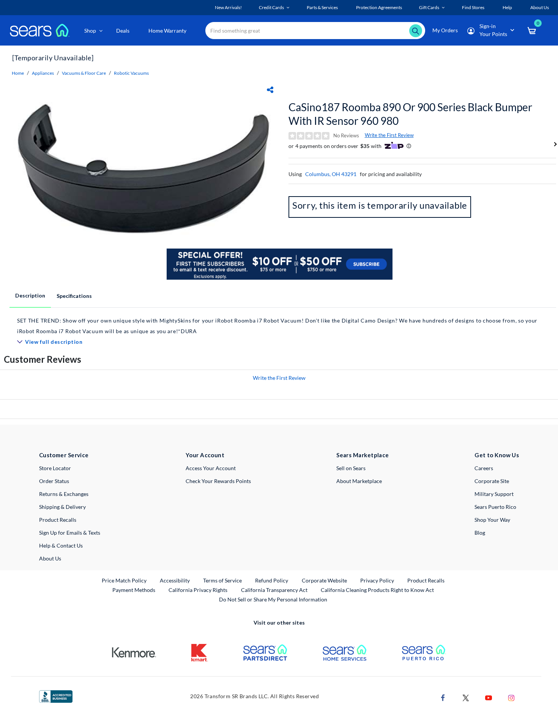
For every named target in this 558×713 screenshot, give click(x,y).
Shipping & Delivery (62, 507)
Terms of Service (222, 580)
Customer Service (64, 455)
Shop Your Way (492, 519)
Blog (479, 532)
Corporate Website (325, 580)
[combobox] (315, 30)
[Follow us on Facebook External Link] (443, 697)
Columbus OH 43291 (330, 174)
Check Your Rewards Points (218, 481)
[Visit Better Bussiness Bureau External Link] (56, 696)
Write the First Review (389, 135)
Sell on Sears (351, 468)
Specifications (74, 296)
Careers (483, 468)
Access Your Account (211, 468)
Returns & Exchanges (63, 494)
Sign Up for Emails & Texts (69, 532)
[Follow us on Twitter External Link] (465, 697)
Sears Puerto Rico (495, 507)
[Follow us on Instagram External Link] (511, 697)
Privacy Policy (377, 580)
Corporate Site (491, 481)
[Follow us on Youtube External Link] (488, 697)
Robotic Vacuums (131, 73)
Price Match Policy (124, 580)
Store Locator (55, 468)
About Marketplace (359, 481)
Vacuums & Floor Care (84, 73)
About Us (50, 558)
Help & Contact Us (61, 545)
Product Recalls (57, 519)
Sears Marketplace (362, 455)
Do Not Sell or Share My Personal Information (273, 599)
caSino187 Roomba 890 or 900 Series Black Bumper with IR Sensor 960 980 (410, 114)
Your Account (205, 455)
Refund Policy (271, 580)
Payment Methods (133, 590)
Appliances (43, 73)
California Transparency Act (274, 590)
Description (30, 295)
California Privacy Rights (198, 590)
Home (18, 73)
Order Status (54, 481)
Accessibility (175, 580)
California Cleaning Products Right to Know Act (377, 590)
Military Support (494, 494)
